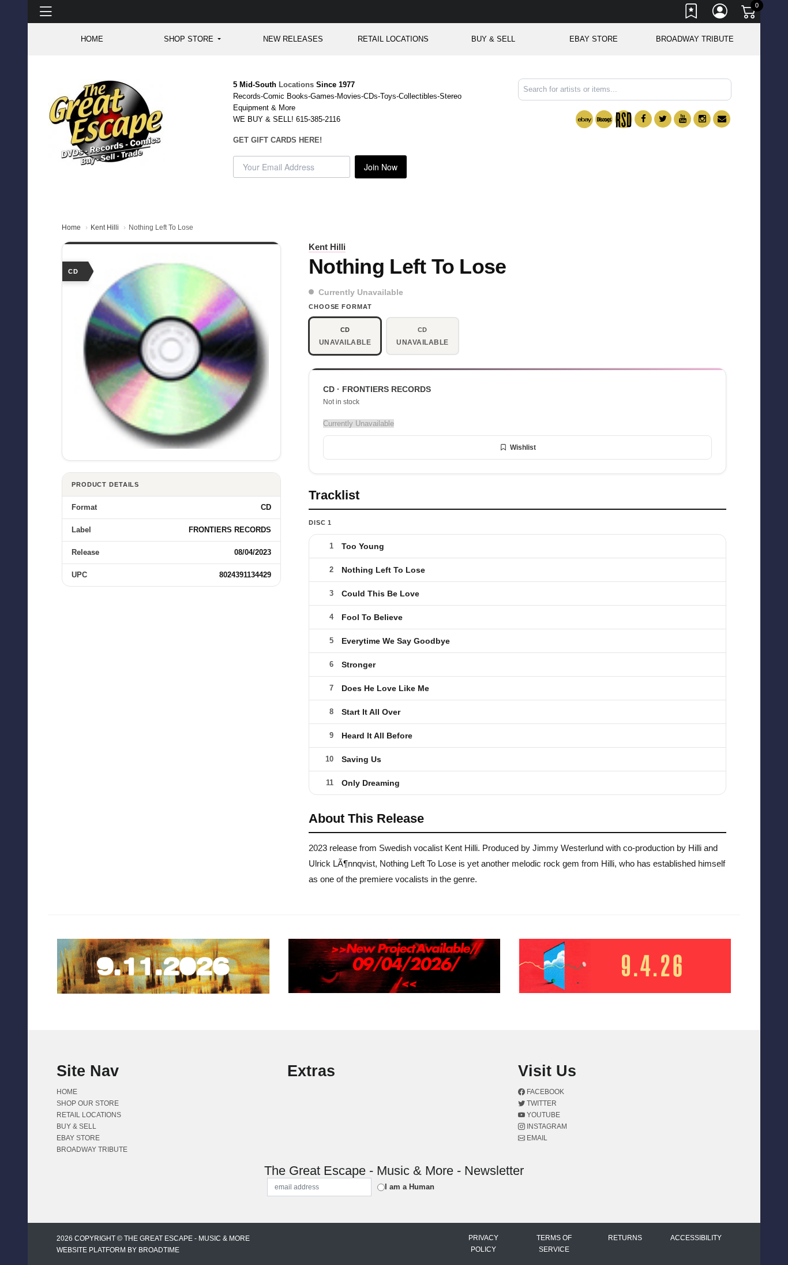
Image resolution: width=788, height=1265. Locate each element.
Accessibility (696, 1238)
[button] (192, 39)
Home (71, 227)
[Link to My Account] (720, 13)
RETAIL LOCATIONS (393, 39)
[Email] (721, 119)
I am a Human (409, 1186)
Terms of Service (554, 1243)
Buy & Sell (493, 39)
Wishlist (523, 447)
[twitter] (663, 119)
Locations (296, 84)
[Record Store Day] (623, 119)
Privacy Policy (483, 1243)
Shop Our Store (88, 1103)
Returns (625, 1238)
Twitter (541, 1103)
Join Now (380, 167)
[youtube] (682, 119)
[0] (749, 14)
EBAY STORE (593, 39)
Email (536, 1138)
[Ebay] (584, 119)
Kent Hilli (105, 227)
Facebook (544, 1092)
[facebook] (643, 119)
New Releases (293, 39)
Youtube (542, 1115)
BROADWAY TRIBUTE (695, 39)
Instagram (546, 1126)
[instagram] (702, 119)
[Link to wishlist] (692, 13)
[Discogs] (604, 119)
